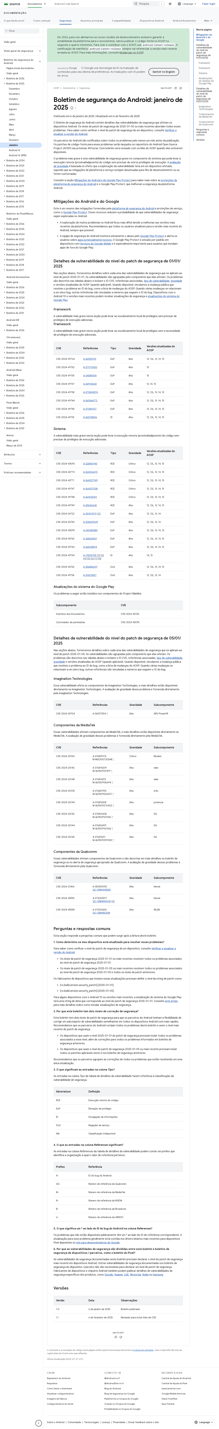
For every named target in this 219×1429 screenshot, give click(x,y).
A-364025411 (90, 497)
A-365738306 (90, 417)
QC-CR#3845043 (102, 901)
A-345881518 (90, 375)
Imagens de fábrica (57, 1398)
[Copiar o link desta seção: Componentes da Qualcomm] (100, 852)
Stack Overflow (169, 1398)
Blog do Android (112, 1388)
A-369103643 (90, 384)
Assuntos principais (91, 20)
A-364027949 (90, 480)
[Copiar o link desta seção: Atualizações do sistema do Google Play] (117, 587)
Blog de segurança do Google (119, 1393)
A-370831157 (90, 409)
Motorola (135, 1274)
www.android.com (171, 1388)
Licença (106, 1422)
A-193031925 (90, 555)
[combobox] (149, 4)
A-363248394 (90, 547)
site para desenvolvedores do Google (98, 1242)
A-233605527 (90, 538)
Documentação (15, 13)
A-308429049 (90, 522)
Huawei (118, 1274)
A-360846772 (90, 400)
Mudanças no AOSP (131, 52)
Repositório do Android (58, 1378)
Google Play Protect (75, 212)
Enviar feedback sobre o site (143, 1422)
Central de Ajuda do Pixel (174, 1383)
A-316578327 (90, 575)
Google (109, 1274)
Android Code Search (67, 3)
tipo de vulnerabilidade (156, 281)
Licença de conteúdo (143, 1350)
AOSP (56, 88)
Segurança (65, 20)
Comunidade (74, 1422)
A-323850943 (90, 463)
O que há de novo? (14, 20)
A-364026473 (90, 472)
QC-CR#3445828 (102, 889)
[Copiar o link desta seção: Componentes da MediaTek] (98, 725)
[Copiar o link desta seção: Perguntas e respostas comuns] (113, 929)
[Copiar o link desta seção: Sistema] (69, 429)
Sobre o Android (55, 1422)
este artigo (171, 1001)
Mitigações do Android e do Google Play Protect (102, 180)
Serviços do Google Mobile (95, 243)
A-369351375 (89, 359)
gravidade (176, 281)
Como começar (42, 20)
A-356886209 (90, 566)
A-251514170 (90, 513)
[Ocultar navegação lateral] (38, 1423)
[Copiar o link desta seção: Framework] (74, 310)
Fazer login (208, 3)
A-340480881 (90, 530)
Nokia (145, 1274)
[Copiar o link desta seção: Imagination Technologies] (95, 679)
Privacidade (119, 1422)
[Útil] (175, 88)
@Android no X (112, 1378)
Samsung (158, 1274)
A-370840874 (90, 392)
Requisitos (52, 1383)
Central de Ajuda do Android (176, 1378)
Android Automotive (184, 20)
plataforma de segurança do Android (133, 208)
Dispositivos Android (152, 20)
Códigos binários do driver (60, 1403)
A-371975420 (90, 367)
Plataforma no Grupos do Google (121, 1398)
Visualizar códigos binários (60, 1393)
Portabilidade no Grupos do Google (122, 1409)
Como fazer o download (59, 1388)
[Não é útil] (180, 88)
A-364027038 (90, 488)
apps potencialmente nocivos (95, 240)
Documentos (35, 3)
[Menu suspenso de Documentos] (46, 4)
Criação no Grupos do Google (119, 1403)
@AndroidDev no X (114, 1383)
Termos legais (91, 1422)
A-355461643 (90, 505)
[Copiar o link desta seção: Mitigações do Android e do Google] (122, 202)
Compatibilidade (121, 20)
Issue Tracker (168, 1403)
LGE (126, 1274)
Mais (207, 20)
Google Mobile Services (173, 1393)
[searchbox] (21, 30)
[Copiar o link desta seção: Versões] (71, 1288)
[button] (19, 51)
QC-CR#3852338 (101, 912)
